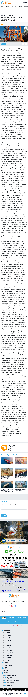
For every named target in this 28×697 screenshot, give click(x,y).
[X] (9, 606)
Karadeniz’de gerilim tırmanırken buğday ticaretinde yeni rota (5, 477)
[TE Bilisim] (4, 447)
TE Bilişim (17, 621)
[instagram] (13, 626)
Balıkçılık (9, 650)
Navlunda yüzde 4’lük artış (20, 465)
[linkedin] (25, 626)
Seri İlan (6, 667)
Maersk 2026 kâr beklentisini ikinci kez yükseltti (21, 490)
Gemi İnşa (9, 639)
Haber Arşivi (10, 685)
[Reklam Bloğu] (14, 532)
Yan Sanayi (9, 640)
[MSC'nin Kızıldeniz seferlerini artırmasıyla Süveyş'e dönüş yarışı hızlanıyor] (21, 472)
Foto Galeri (4, 610)
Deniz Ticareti (9, 6)
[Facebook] (7, 606)
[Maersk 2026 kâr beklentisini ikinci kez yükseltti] (21, 484)
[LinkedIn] (16, 606)
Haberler (3, 15)
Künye (3, 611)
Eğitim (8, 647)
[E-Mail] (9, 449)
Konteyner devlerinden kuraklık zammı (6, 466)
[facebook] (5, 626)
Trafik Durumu (10, 679)
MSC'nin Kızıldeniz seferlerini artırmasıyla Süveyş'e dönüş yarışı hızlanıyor (21, 477)
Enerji (8, 642)
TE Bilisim (10, 446)
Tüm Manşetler (10, 682)
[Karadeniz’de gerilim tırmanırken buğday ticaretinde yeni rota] (7, 472)
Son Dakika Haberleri (12, 684)
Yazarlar (16, 610)
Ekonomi (9, 644)
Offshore (9, 654)
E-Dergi (9, 657)
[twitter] (9, 626)
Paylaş (4, 43)
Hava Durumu (10, 677)
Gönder (4, 515)
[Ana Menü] (26, 2)
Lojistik (16, 6)
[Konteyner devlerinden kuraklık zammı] (7, 460)
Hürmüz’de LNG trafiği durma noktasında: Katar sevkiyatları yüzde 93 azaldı (7, 490)
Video (11, 610)
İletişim (21, 610)
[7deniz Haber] (6, 2)
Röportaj (9, 645)
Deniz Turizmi (10, 649)
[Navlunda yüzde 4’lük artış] (21, 460)
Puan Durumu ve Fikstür (13, 680)
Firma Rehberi (8, 665)
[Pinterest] (12, 606)
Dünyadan (9, 655)
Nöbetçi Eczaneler (11, 675)
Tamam (23, 690)
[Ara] (24, 2)
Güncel (2, 6)
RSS (5, 617)
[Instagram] (14, 606)
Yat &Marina (10, 652)
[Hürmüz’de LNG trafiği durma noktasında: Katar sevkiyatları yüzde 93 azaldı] (7, 484)
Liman (20, 6)
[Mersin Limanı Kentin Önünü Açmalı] (14, 34)
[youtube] (17, 626)
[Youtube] (19, 606)
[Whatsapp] (21, 606)
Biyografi (6, 669)
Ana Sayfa (6, 629)
